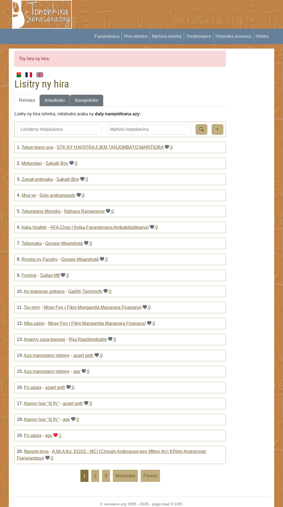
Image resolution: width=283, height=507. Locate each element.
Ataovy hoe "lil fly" (41, 403)
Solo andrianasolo (57, 195)
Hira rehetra (135, 36)
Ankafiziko (54, 100)
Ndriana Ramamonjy (84, 211)
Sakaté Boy (57, 163)
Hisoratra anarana (233, 36)
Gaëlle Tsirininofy (85, 291)
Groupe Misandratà (64, 243)
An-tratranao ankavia (44, 291)
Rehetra (27, 100)
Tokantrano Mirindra (41, 211)
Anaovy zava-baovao (44, 339)
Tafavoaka (32, 243)
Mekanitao (32, 163)
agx (76, 371)
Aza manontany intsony (47, 355)
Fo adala (32, 387)
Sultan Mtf (50, 275)
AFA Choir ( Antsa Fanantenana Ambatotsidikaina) (99, 227)
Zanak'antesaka (37, 179)
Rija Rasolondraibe (88, 339)
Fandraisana (107, 36)
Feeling (29, 275)
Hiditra (262, 36)
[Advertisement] (179, 12)
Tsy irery (32, 307)
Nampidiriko (86, 100)
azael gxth (83, 355)
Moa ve (29, 195)
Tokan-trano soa (37, 147)
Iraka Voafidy (34, 227)
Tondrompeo (198, 36)
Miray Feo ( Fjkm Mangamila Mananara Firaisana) (93, 307)
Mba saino (34, 323)
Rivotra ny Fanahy (39, 259)
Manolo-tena (36, 451)
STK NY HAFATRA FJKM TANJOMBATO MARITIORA (110, 147)
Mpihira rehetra (167, 36)
